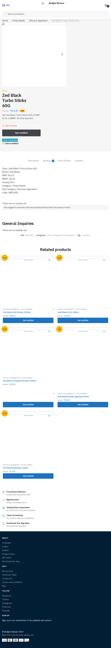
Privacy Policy (8, 554)
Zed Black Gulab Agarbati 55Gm (73, 396)
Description (33, 160)
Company (6, 542)
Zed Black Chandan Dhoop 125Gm (19, 380)
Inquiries (79, 160)
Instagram (7, 603)
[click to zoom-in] (34, 54)
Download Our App (11, 561)
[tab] (33, 158)
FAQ (4, 586)
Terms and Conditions (12, 582)
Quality (5, 550)
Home (5, 20)
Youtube (6, 610)
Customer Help (9, 574)
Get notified (28, 320)
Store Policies (64, 160)
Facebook (6, 595)
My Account (7, 571)
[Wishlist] (49, 260)
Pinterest (6, 607)
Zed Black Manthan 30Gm (15, 468)
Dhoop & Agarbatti (38, 20)
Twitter (5, 599)
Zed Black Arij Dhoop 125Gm (17, 312)
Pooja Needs (18, 20)
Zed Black (86, 235)
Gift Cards (6, 557)
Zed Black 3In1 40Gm (68, 312)
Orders (5, 546)
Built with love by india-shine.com (17, 635)
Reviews (47, 160)
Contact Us (7, 578)
